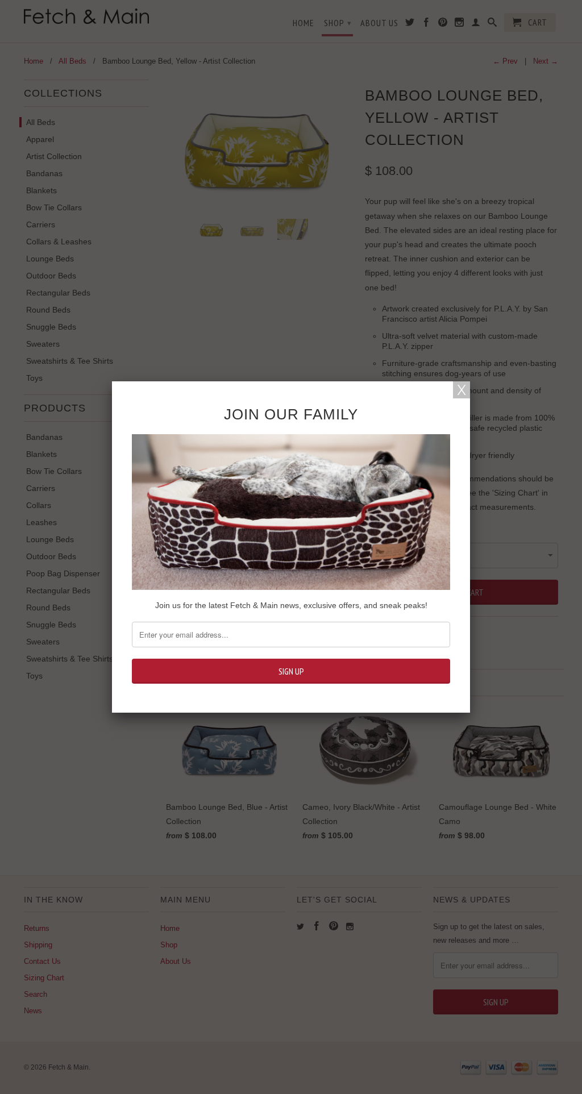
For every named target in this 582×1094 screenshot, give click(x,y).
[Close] (461, 389)
